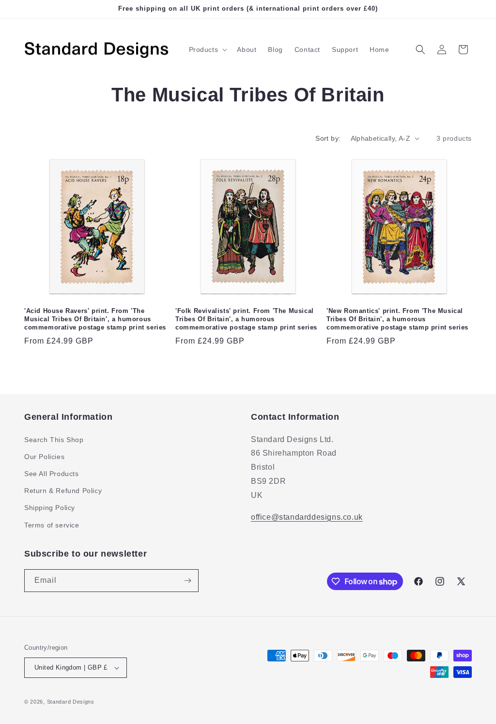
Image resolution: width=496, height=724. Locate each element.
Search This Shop (54, 440)
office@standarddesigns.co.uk (307, 517)
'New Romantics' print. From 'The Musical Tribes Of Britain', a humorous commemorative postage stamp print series (397, 319)
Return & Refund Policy (63, 490)
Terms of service (51, 525)
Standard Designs (70, 702)
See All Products (51, 473)
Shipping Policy (49, 507)
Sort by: (328, 138)
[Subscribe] (187, 580)
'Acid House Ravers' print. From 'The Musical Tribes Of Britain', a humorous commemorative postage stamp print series (95, 319)
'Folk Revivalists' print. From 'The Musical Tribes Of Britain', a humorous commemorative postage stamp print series (246, 319)
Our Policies (44, 457)
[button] (207, 49)
